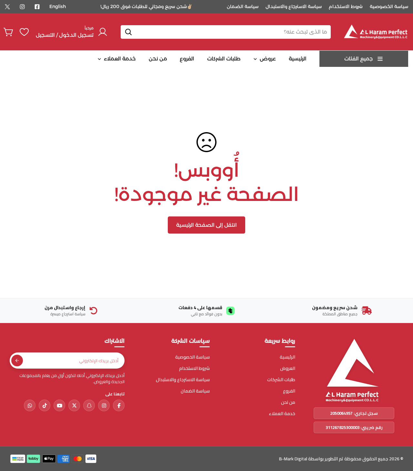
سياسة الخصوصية (389, 6)
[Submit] (17, 360)
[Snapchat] (89, 405)
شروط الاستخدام (346, 6)
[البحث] (128, 32)
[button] (9, 32)
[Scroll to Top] (12, 435)
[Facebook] (37, 6)
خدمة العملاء (282, 413)
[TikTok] (44, 405)
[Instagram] (22, 6)
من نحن (288, 402)
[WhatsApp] (29, 405)
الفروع (289, 391)
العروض (287, 368)
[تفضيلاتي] (24, 32)
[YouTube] (59, 405)
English (57, 6)
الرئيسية (287, 357)
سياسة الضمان (242, 6)
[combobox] (226, 32)
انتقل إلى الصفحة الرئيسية (206, 225)
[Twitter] (7, 6)
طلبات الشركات (281, 379)
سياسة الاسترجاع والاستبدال (294, 6)
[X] (74, 405)
